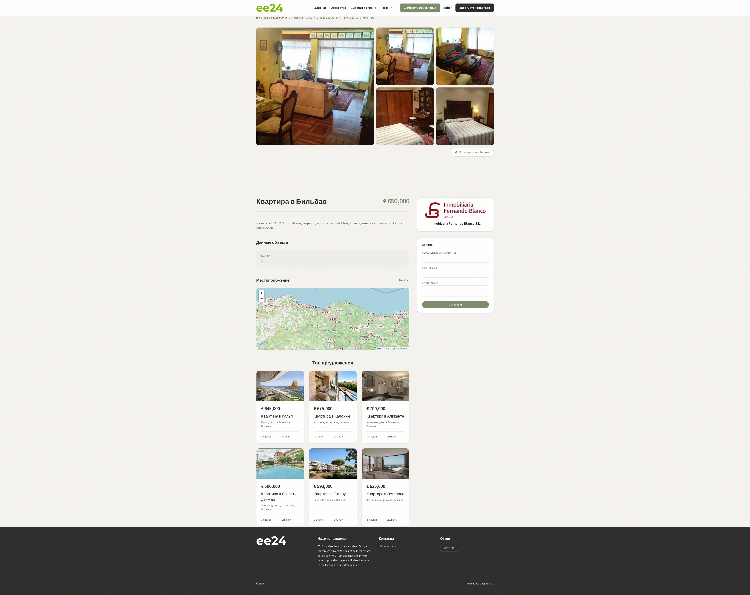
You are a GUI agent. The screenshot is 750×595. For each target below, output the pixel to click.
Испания (299, 18)
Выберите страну (363, 8)
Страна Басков (325, 18)
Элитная (320, 8)
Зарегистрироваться (474, 8)
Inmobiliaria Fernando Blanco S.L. (455, 223)
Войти (447, 8)
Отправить (455, 305)
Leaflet (384, 348)
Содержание (430, 283)
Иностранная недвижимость (273, 18)
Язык (384, 8)
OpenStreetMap (400, 348)
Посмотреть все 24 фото (474, 152)
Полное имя (429, 268)
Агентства (338, 8)
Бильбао (349, 18)
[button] (261, 293)
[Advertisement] (373, 179)
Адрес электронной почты (439, 253)
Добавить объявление (420, 8)
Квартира (368, 18)
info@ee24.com (388, 547)
